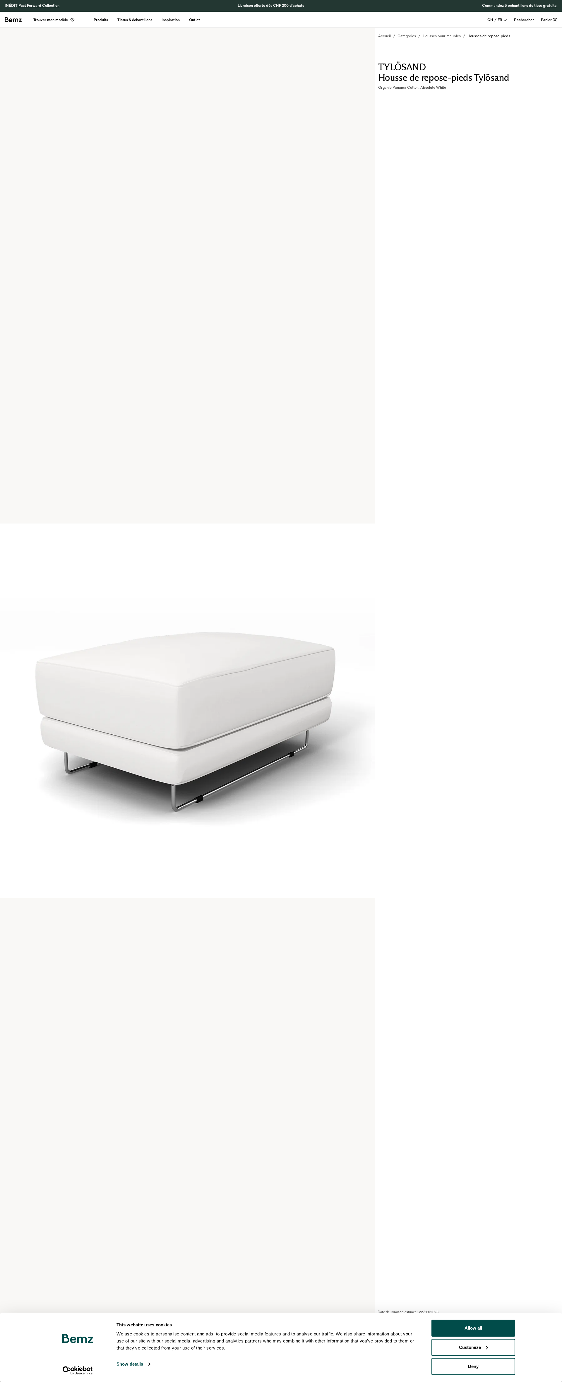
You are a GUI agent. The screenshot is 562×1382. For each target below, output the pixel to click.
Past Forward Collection (38, 5)
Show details (129, 1364)
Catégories (406, 36)
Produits (101, 20)
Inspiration (171, 20)
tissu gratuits (545, 5)
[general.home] (13, 19)
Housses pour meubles (442, 36)
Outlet (194, 20)
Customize (470, 1347)
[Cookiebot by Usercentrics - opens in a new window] (77, 1370)
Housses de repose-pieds (488, 36)
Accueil (384, 36)
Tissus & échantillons (134, 20)
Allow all (473, 1327)
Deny (473, 1366)
